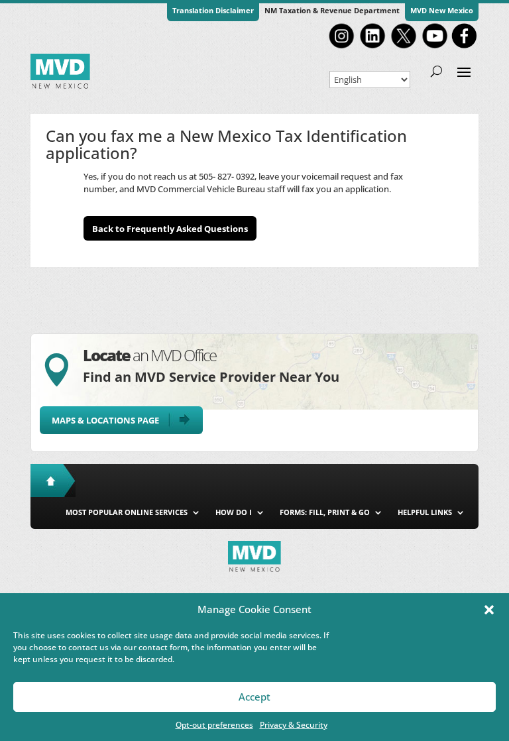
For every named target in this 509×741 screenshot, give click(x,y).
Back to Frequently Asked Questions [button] (170, 229)
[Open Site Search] (436, 71)
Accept (254, 696)
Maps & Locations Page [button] (105, 420)
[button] (489, 609)
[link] (341, 47)
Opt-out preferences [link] (214, 724)
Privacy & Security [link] (293, 724)
